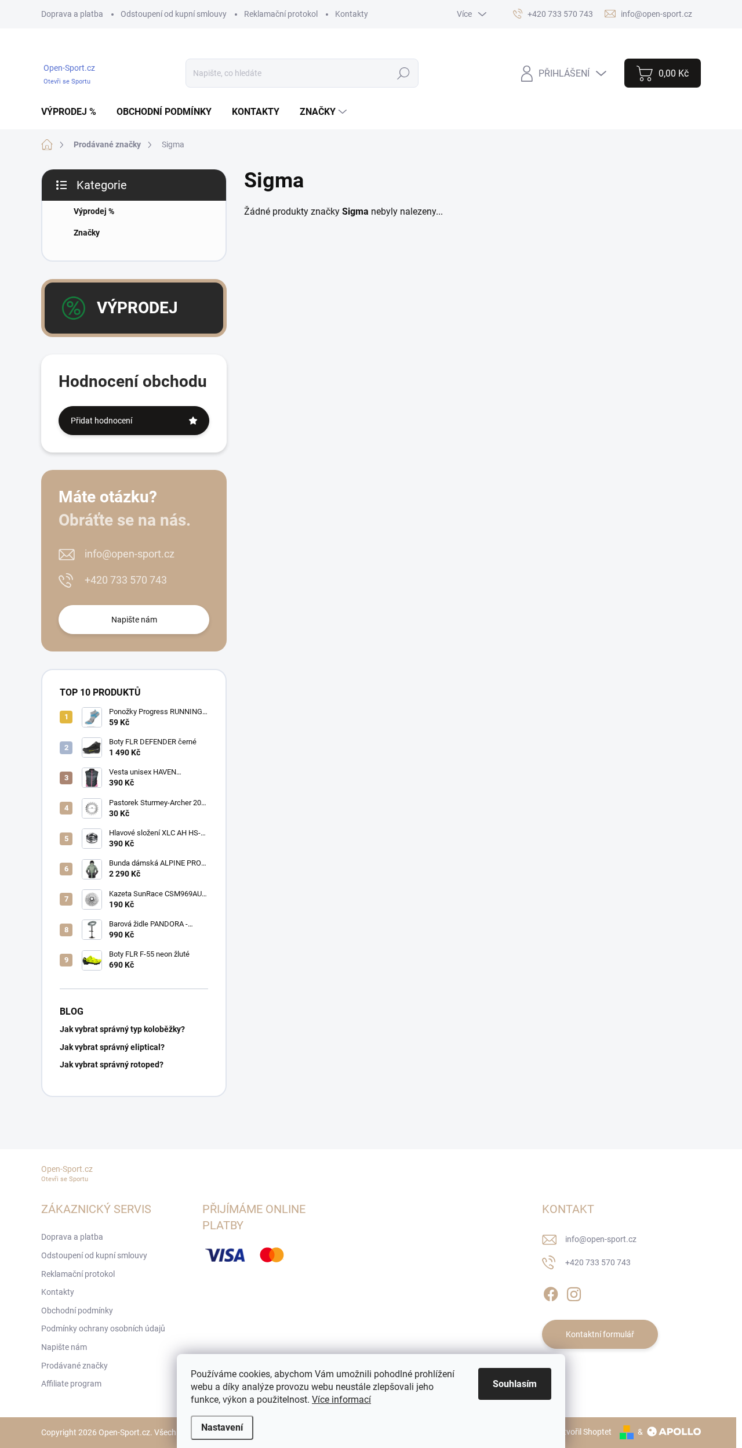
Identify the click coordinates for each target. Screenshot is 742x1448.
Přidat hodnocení (101, 420)
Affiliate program (71, 1383)
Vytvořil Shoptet (583, 1431)
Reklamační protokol (281, 14)
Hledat (403, 73)
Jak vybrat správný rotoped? (111, 1064)
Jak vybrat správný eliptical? (112, 1047)
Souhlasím (515, 1383)
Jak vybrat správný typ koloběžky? (122, 1029)
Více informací (341, 1399)
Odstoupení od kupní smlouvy (174, 14)
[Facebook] (550, 1292)
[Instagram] (574, 1292)
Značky (87, 232)
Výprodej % (94, 211)
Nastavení (222, 1427)
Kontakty (351, 14)
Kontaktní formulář (600, 1334)
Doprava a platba (72, 14)
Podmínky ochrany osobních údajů (103, 1328)
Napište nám (134, 619)
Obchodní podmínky (77, 1310)
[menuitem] (73, 112)
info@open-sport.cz (129, 554)
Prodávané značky (74, 1365)
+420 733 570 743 (126, 580)
